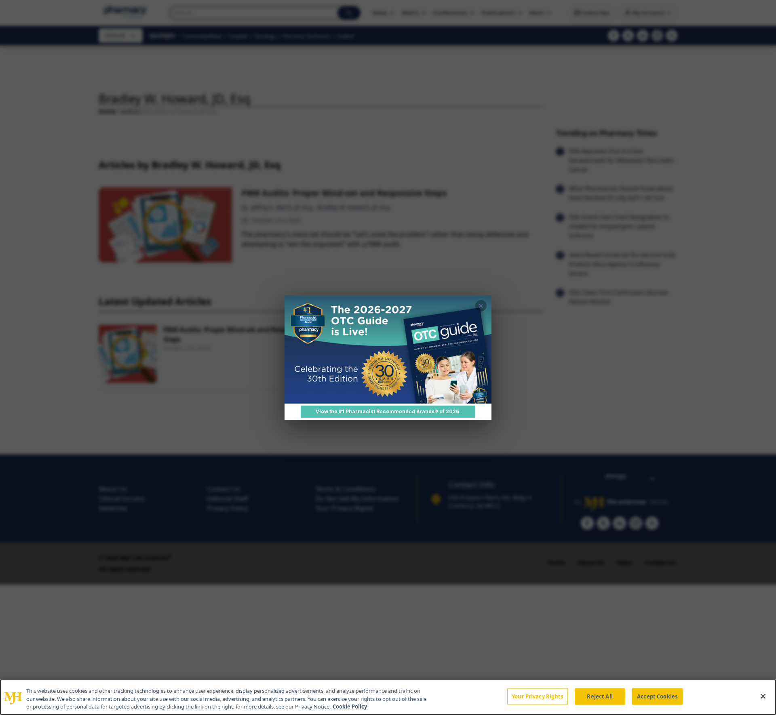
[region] (388, 697)
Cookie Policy (350, 706)
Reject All (599, 696)
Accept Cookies (657, 696)
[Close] (763, 696)
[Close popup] (481, 305)
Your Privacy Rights (537, 696)
